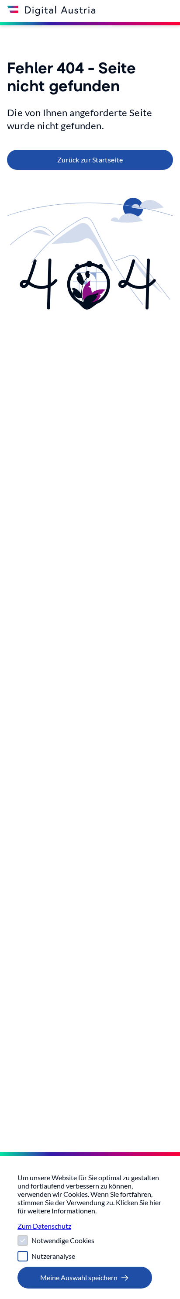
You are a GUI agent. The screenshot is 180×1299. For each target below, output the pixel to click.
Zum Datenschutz (44, 1226)
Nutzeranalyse (53, 1256)
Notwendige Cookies (62, 1240)
